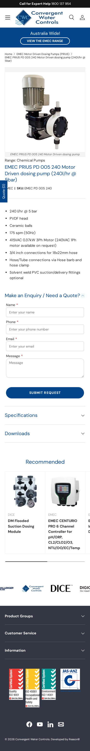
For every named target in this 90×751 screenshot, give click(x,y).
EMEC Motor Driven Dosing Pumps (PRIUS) (43, 54)
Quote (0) (3, 191)
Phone (12, 322)
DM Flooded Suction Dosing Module (21, 526)
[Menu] (7, 17)
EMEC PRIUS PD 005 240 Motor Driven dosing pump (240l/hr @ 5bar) (45, 59)
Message (14, 356)
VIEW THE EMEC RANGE (45, 41)
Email (11, 339)
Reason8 (74, 739)
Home (8, 54)
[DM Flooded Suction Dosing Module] (25, 492)
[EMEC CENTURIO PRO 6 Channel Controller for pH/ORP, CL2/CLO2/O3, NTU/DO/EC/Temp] (65, 492)
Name (12, 305)
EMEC (9, 188)
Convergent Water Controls (32, 739)
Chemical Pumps (31, 160)
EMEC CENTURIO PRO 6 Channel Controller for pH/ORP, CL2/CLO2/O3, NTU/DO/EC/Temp (64, 534)
